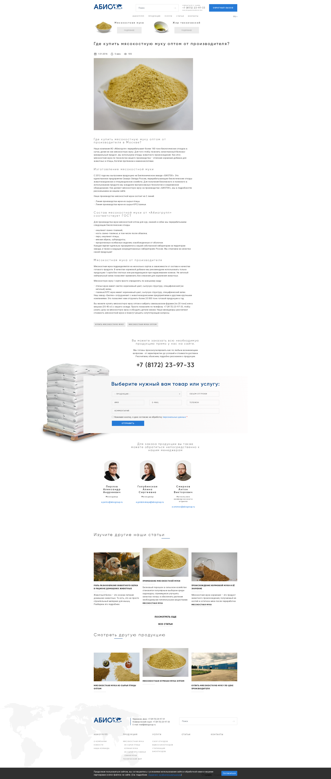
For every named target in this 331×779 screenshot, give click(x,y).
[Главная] (108, 6)
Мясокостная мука (133, 741)
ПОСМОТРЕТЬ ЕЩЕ (165, 617)
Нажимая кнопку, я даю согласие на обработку (150, 417)
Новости (98, 745)
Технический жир (132, 759)
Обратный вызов (223, 8)
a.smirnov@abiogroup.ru (183, 507)
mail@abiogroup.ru (147, 725)
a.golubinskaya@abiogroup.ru (150, 502)
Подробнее (129, 30)
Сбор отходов (160, 741)
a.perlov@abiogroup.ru (112, 502)
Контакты (193, 16)
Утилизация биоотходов (159, 750)
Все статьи (165, 624)
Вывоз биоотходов (162, 745)
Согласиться (229, 773)
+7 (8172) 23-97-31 (156, 719)
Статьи (180, 16)
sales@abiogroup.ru (192, 10)
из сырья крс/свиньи (135, 752)
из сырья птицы (132, 745)
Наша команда (101, 748)
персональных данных (174, 417)
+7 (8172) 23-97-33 (193, 8)
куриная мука (131, 748)
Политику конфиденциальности (164, 775)
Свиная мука (130, 755)
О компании (100, 741)
